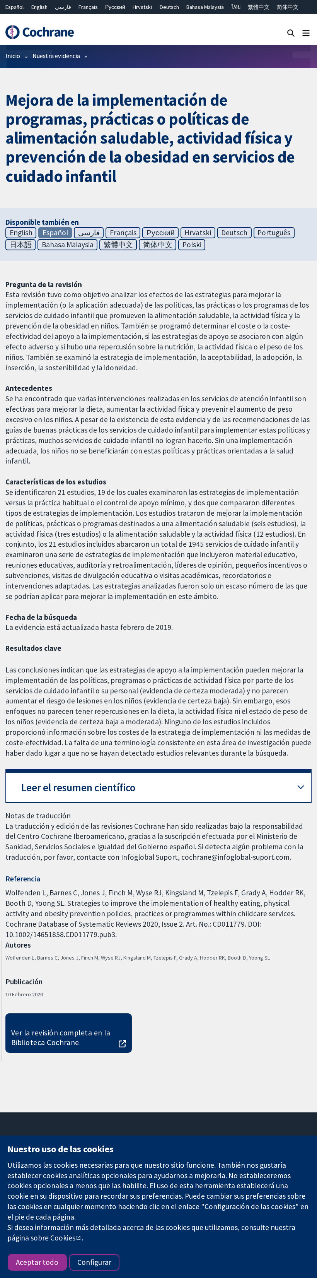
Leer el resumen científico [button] (78, 787)
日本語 (21, 244)
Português (273, 232)
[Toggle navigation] (306, 32)
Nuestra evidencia (56, 56)
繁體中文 (258, 6)
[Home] (39, 32)
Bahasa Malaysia (205, 6)
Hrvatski (142, 6)
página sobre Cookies (41, 1237)
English (39, 6)
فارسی (63, 6)
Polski (191, 244)
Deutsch (169, 6)
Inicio (12, 56)
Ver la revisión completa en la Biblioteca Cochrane (60, 1037)
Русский (115, 6)
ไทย (235, 6)
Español (14, 6)
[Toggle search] (291, 32)
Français (88, 6)
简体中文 (287, 6)
